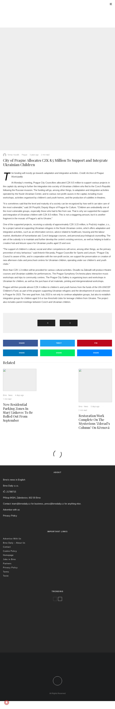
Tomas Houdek (13, 155)
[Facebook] (51, 667)
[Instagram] (60, 667)
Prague (24, 155)
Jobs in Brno (9, 559)
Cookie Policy (10, 551)
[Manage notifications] (6, 702)
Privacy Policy (10, 515)
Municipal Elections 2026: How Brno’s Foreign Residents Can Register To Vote (55, 631)
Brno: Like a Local (22, 638)
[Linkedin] (64, 667)
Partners (7, 563)
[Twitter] (55, 667)
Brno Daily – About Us (14, 543)
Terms (6, 572)
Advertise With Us (12, 539)
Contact (7, 547)
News (24, 17)
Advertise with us (11, 509)
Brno (19, 17)
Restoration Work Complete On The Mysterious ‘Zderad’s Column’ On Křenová (92, 23)
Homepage (8, 555)
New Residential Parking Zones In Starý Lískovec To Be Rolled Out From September (34, 23)
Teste (6, 576)
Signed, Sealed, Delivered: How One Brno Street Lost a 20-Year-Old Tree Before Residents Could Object (62, 644)
